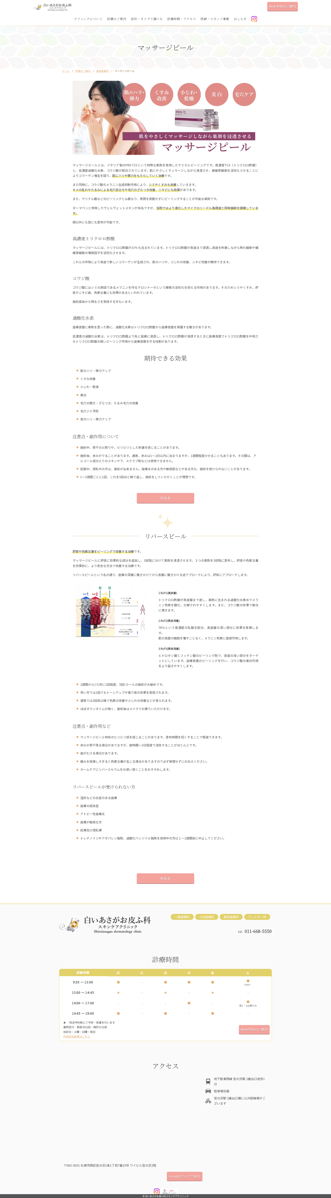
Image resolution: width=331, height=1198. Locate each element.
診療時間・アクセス (181, 19)
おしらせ (240, 19)
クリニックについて (88, 19)
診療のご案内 (116, 19)
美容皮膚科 (102, 71)
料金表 (165, 498)
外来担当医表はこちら (76, 1036)
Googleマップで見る (184, 1176)
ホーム (66, 71)
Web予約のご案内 (282, 6)
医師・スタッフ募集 (215, 19)
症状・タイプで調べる (147, 19)
